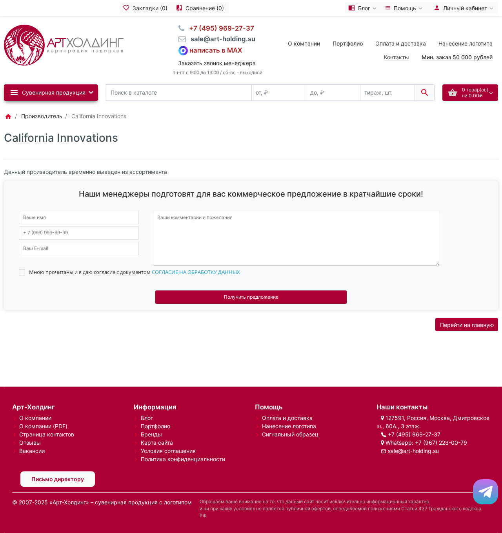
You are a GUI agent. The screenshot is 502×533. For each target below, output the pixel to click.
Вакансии (32, 450)
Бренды (151, 434)
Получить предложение (251, 297)
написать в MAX (215, 50)
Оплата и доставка (400, 43)
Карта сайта (157, 442)
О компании (304, 43)
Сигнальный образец (290, 434)
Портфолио (155, 426)
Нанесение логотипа (465, 43)
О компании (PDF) (43, 426)
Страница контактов (46, 434)
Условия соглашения (168, 450)
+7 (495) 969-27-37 (414, 434)
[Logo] (64, 44)
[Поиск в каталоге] (425, 92)
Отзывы (30, 442)
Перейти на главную (467, 324)
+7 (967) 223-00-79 (441, 442)
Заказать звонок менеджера (217, 63)
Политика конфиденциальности (183, 459)
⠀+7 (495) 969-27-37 (219, 28)
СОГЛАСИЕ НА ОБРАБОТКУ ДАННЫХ (196, 272)
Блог (147, 417)
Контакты (396, 57)
